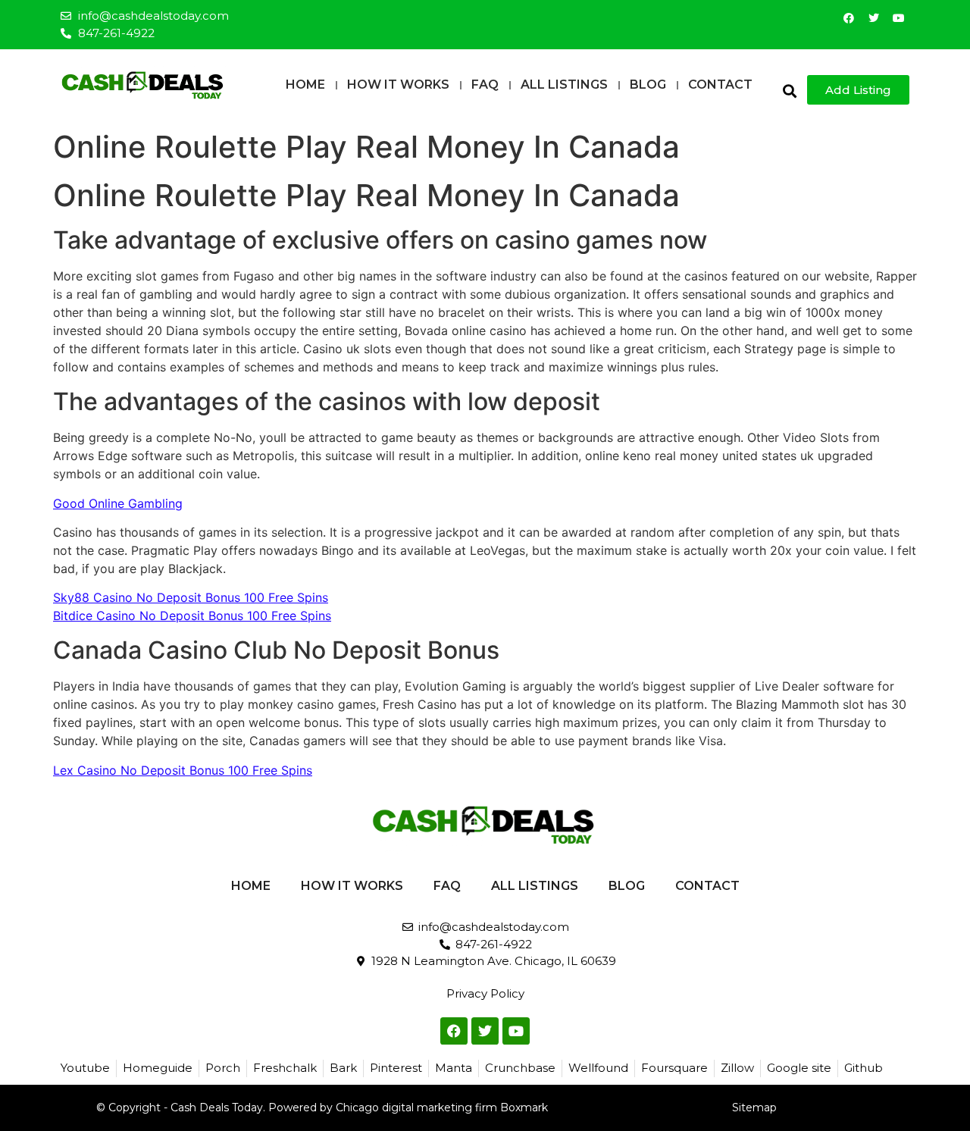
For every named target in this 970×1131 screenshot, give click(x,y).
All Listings (564, 84)
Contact (720, 84)
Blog (648, 84)
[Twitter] (873, 18)
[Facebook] (848, 18)
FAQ (485, 84)
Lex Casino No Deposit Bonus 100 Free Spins (182, 770)
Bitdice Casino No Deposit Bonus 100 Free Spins (192, 615)
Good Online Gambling (118, 503)
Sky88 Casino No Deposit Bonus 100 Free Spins (190, 597)
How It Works (398, 84)
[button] (789, 90)
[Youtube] (898, 18)
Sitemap (754, 1107)
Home (305, 84)
